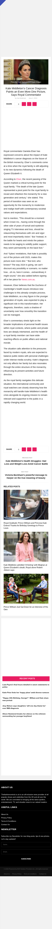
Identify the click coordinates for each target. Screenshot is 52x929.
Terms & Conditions (8, 821)
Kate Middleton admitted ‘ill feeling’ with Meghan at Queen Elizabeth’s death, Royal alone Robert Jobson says (25, 567)
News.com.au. (28, 279)
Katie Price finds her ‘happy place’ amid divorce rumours (25, 692)
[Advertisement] (26, 26)
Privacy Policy (6, 818)
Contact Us (5, 824)
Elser (18, 179)
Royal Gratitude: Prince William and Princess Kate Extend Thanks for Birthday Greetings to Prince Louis (25, 525)
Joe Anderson (21, 98)
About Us (4, 814)
